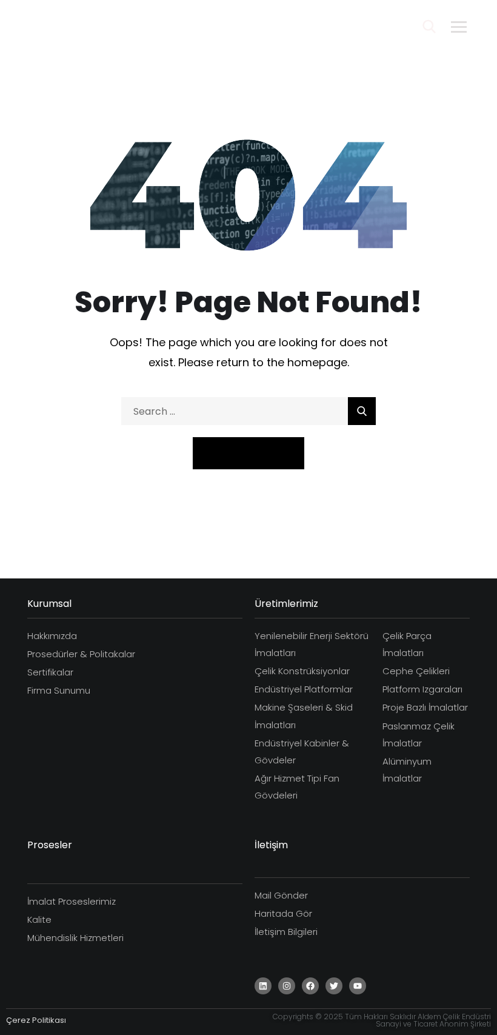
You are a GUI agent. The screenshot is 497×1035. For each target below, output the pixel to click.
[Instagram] (286, 985)
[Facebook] (310, 985)
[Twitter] (333, 985)
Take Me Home (248, 453)
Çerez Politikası (36, 1020)
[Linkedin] (263, 985)
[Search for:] (248, 411)
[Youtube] (357, 985)
